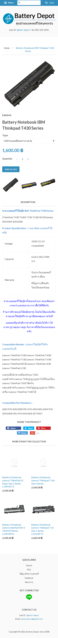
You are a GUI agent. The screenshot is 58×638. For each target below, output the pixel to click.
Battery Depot (32, 632)
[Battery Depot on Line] (29, 599)
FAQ (29, 569)
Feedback (29, 578)
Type (5, 135)
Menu (11, 2)
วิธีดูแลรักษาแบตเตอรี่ (29, 574)
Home (7, 48)
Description (28, 202)
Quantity (7, 158)
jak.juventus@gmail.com (32, 619)
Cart (51, 2)
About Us (29, 582)
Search (29, 565)
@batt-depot (23, 30)
